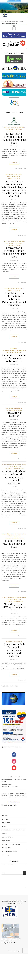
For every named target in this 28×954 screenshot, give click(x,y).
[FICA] (5, 15)
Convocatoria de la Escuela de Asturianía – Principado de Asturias (14, 650)
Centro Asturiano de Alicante (12, 350)
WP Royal (17, 951)
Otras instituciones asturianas (13, 127)
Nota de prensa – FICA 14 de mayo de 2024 (14, 543)
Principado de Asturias (13, 129)
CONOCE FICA (7, 823)
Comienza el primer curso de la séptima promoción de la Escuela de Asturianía (14, 477)
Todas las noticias (14, 131)
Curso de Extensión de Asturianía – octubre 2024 (14, 358)
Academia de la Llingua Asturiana (11, 844)
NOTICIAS (6, 815)
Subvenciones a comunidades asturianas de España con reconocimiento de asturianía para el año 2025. (14, 188)
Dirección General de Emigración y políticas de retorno (14, 465)
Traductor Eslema (7, 848)
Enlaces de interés (8, 837)
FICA (5, 288)
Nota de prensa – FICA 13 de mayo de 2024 (14, 607)
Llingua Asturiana (6, 840)
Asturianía (13, 348)
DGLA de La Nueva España (9, 851)
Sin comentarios (22, 235)
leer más (14, 162)
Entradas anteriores (10, 686)
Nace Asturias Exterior (14, 414)
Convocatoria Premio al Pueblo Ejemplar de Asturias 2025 (14, 252)
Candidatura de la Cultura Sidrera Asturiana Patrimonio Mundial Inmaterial (14, 299)
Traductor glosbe (7, 855)
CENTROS (6, 819)
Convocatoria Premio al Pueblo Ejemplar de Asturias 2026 (14, 138)
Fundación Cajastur (15, 408)
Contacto (5, 826)
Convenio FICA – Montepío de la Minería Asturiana (13, 831)
